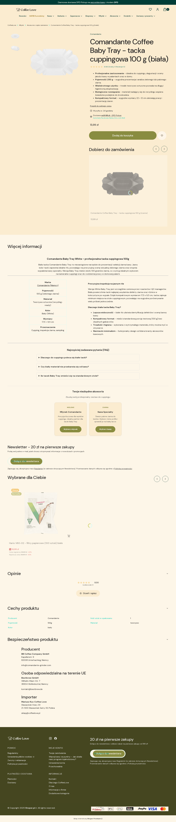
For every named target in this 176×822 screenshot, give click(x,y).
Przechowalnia (55, 766)
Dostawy (12, 782)
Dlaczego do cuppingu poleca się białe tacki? (64, 357)
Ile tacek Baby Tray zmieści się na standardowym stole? (69, 375)
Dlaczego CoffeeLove (59, 782)
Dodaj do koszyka (122, 135)
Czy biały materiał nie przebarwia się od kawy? (65, 366)
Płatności (12, 779)
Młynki (21, 25)
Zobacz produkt (69, 536)
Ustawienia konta (57, 763)
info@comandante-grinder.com (36, 665)
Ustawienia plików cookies (20, 756)
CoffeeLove (12, 25)
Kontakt (52, 779)
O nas (51, 786)
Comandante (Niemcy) (47, 285)
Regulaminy (13, 753)
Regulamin (38, 468)
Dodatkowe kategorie (59, 793)
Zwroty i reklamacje (17, 760)
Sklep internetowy (87, 819)
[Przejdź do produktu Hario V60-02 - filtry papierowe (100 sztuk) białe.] (41, 514)
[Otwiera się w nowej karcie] (50, 738)
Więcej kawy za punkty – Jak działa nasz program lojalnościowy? (65, 758)
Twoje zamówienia (57, 753)
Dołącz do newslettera (26, 461)
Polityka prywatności (17, 764)
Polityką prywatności (123, 468)
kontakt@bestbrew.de (32, 689)
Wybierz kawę (105, 429)
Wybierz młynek (71, 429)
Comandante (95, 34)
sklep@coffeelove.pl (30, 713)
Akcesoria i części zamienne (37, 25)
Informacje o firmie (57, 789)
